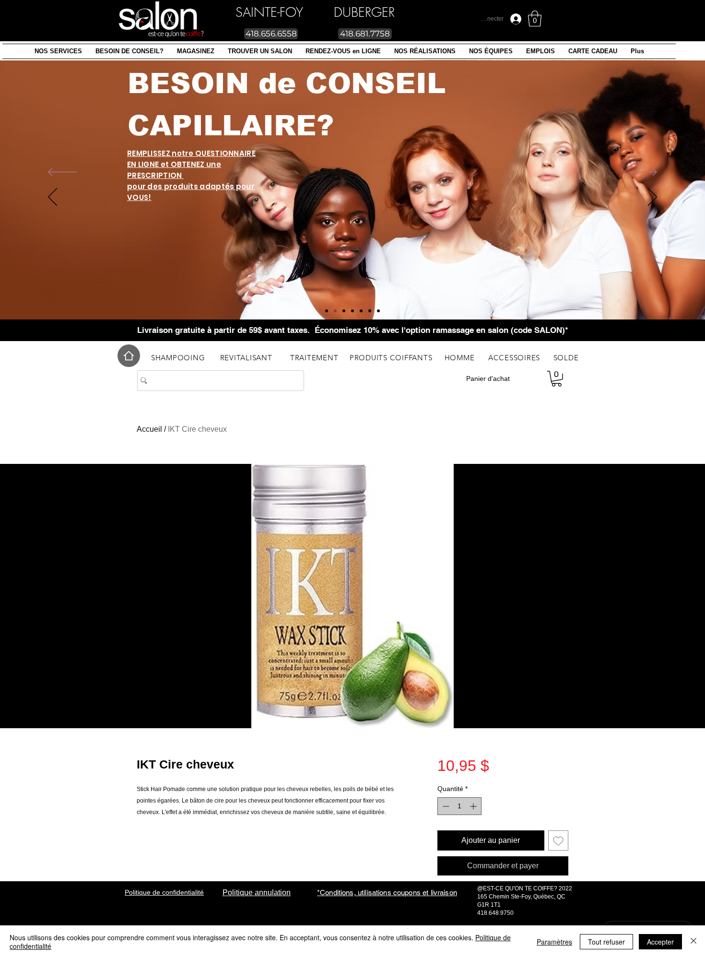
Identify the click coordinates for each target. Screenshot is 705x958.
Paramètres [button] (554, 941)
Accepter (660, 941)
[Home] (129, 355)
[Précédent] (62, 172)
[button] (58, 51)
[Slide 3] (361, 310)
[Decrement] (445, 806)
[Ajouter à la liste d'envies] (558, 840)
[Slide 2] (352, 310)
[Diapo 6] (378, 310)
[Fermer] (693, 941)
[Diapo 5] (343, 310)
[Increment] (474, 806)
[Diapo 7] (326, 310)
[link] (534, 18)
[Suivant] (642, 172)
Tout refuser (606, 941)
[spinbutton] (459, 806)
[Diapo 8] (335, 310)
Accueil (149, 429)
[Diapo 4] (369, 310)
